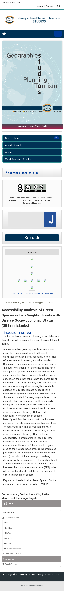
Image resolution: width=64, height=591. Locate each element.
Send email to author (12, 554)
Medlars (8, 538)
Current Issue (31, 138)
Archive (9, 152)
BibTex (8, 533)
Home (41, 6)
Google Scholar (10, 564)
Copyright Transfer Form (23, 172)
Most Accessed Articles (18, 159)
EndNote (8, 528)
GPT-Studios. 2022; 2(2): (11, 303)
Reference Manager (13, 549)
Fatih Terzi (25, 332)
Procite (8, 543)
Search (34, 237)
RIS (6, 523)
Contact (50, 6)
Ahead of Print (13, 145)
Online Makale (36, 586)
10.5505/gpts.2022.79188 (42, 303)
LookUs (24, 586)
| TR (58, 6)
